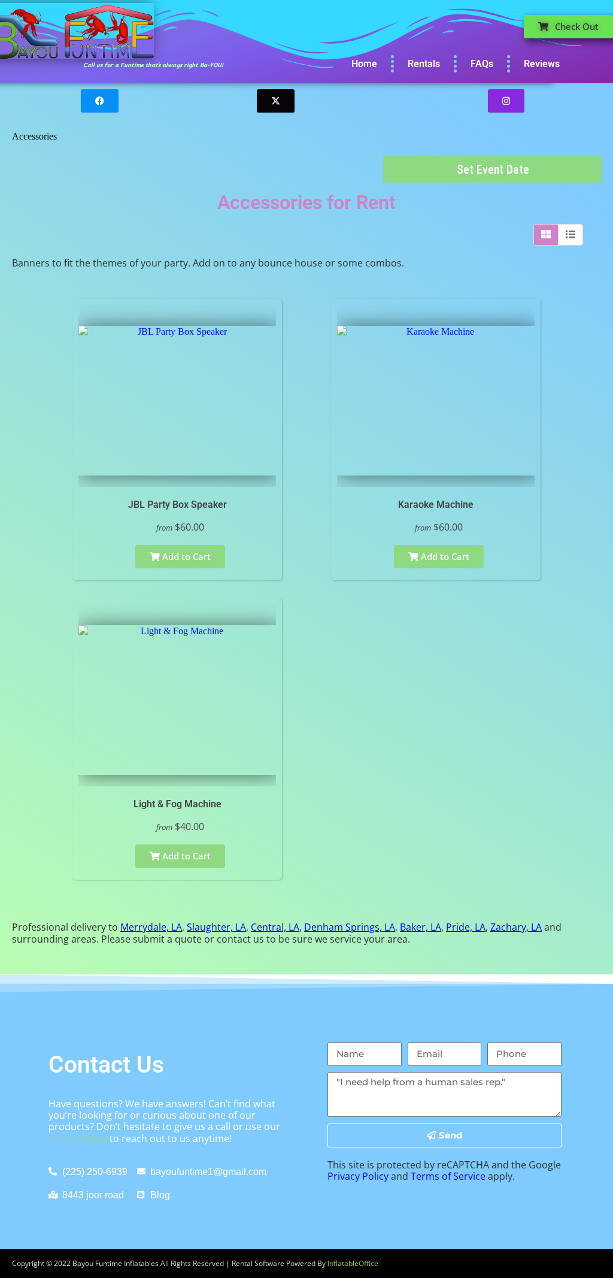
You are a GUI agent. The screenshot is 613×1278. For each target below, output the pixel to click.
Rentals (424, 63)
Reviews (542, 63)
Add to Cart (185, 556)
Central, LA (275, 927)
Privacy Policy (358, 1176)
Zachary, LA (516, 927)
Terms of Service (448, 1176)
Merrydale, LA (151, 927)
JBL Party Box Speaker (177, 504)
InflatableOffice (352, 1263)
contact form (77, 1138)
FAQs (482, 63)
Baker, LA (420, 927)
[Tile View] (546, 235)
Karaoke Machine (436, 504)
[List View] (570, 235)
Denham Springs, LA (349, 927)
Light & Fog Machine (177, 804)
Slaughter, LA (216, 927)
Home (364, 63)
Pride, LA (465, 927)
